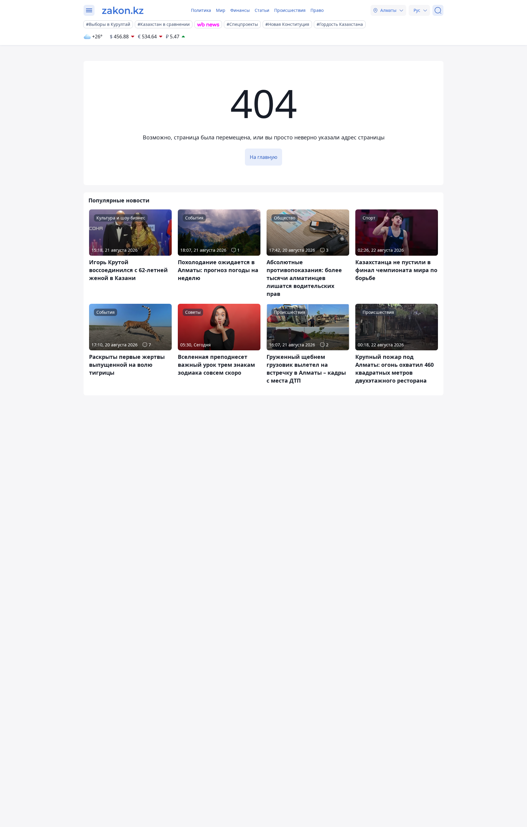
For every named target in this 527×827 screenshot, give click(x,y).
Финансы (240, 10)
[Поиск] (437, 10)
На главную (263, 157)
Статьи (262, 10)
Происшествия (290, 10)
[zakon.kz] (123, 10)
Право (317, 10)
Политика (201, 10)
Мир (220, 10)
